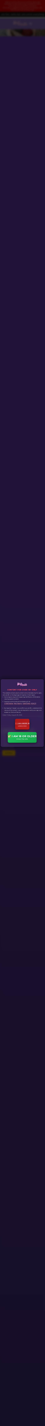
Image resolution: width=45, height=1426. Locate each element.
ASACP (33, 703)
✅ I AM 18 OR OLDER (22, 737)
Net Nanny (18, 703)
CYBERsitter (8, 703)
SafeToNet (26, 703)
